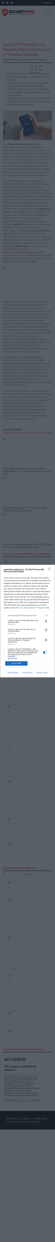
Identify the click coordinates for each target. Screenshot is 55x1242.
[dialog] (27, 621)
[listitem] (27, 615)
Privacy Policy (42, 673)
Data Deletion (13, 673)
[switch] (45, 621)
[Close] (50, 569)
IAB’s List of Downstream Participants (30, 608)
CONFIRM (16, 663)
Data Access (27, 673)
